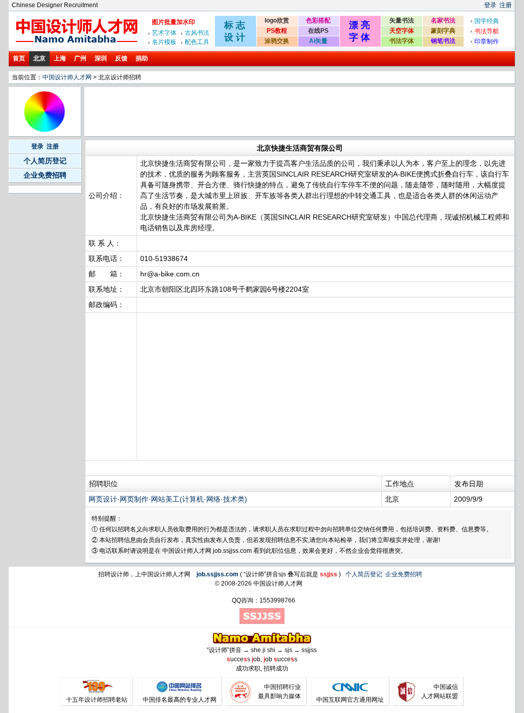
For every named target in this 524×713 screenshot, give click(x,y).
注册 (505, 5)
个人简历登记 (45, 161)
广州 (80, 58)
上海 (60, 58)
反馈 (121, 58)
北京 (39, 58)
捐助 (142, 58)
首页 (19, 58)
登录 (490, 5)
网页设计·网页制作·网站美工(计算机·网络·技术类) (168, 499)
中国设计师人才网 (67, 77)
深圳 (101, 58)
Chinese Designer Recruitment (55, 5)
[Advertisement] (272, 112)
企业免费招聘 (45, 175)
